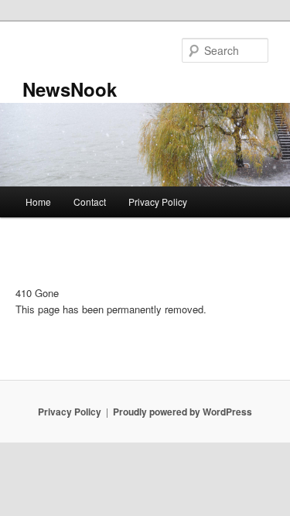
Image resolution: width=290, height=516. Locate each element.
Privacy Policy (157, 201)
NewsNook (69, 89)
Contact (89, 201)
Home (38, 201)
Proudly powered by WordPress (182, 412)
